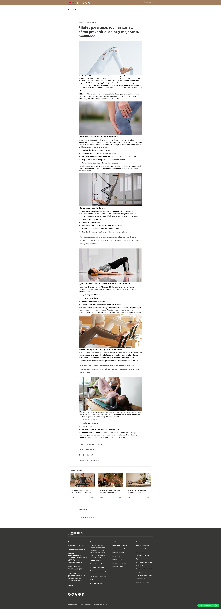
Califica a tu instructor (97, 580)
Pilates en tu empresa (142, 555)
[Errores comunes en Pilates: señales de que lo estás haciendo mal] (82, 480)
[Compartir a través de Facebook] (79, 455)
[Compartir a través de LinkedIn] (88, 455)
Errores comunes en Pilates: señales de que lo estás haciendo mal (82, 491)
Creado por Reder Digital (100, 604)
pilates (82, 445)
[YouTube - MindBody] (72, 594)
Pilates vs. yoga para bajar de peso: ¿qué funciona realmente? (110, 491)
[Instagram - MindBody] (79, 594)
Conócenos (139, 552)
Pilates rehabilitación (90, 449)
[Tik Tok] (69, 594)
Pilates (81, 449)
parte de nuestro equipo (145, 562)
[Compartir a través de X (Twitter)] (83, 455)
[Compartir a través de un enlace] (92, 455)
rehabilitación (91, 445)
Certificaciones (140, 578)
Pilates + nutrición (117, 566)
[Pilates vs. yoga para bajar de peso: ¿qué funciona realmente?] (110, 480)
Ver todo (148, 470)
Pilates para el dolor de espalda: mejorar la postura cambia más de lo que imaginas (138, 491)
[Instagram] (89, 3)
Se (137, 562)
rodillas (99, 445)
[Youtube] (83, 3)
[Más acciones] (141, 23)
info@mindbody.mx (79, 549)
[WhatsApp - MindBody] (83, 594)
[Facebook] (80, 3)
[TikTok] (86, 3)
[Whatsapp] (77, 3)
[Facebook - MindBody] (76, 594)
